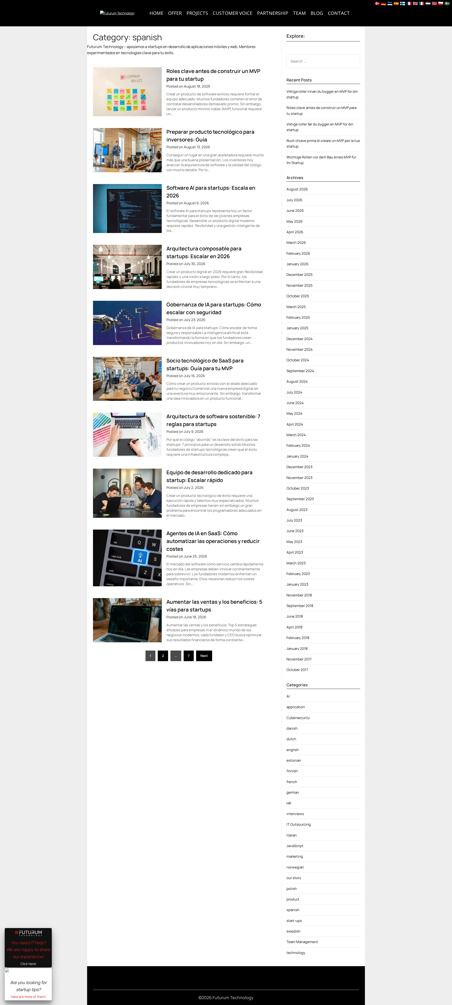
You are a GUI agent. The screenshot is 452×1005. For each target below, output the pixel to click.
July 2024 (294, 392)
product (293, 899)
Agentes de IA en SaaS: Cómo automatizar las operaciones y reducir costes (213, 541)
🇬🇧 (415, 3)
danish (292, 728)
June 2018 (295, 616)
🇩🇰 (377, 3)
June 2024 (295, 402)
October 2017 (297, 669)
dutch (291, 738)
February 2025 (298, 317)
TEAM (299, 13)
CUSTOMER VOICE (232, 13)
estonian (294, 760)
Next (204, 655)
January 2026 (297, 263)
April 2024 (295, 424)
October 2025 (298, 295)
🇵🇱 (440, 3)
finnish (292, 770)
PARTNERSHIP (272, 13)
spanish (293, 909)
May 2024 (295, 413)
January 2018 (297, 648)
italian (292, 835)
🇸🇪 (447, 3)
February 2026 (298, 253)
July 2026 (294, 199)
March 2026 (296, 242)
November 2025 (300, 285)
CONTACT (339, 13)
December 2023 (299, 466)
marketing (295, 856)
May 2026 (295, 221)
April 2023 (295, 552)
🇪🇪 (389, 3)
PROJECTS (197, 13)
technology (296, 952)
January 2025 (297, 328)
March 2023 (296, 563)
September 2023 (300, 498)
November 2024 (300, 349)
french (292, 781)
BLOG (317, 13)
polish (292, 888)
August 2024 (297, 381)
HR (289, 803)
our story (294, 877)
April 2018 (295, 627)
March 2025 (296, 306)
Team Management (302, 941)
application (296, 706)
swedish (293, 931)
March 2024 (296, 434)
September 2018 (300, 605)
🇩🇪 (383, 3)
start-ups (294, 920)
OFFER (175, 13)
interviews (295, 813)
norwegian (295, 867)
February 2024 (298, 445)
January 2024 (297, 456)
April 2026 (295, 231)
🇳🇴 (434, 3)
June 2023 (295, 530)
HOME (156, 13)
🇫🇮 (402, 3)
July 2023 (294, 520)
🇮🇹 (421, 3)
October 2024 (298, 360)
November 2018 (299, 595)
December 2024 (300, 338)
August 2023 (297, 509)
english (293, 749)
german (293, 792)
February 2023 (298, 573)
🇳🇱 (428, 3)
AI (288, 696)
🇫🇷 (409, 3)
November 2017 (299, 659)
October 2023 (298, 488)
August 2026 (297, 189)
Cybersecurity (298, 717)
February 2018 (298, 637)
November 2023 (299, 477)
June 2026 (295, 210)
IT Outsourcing (299, 824)
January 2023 (297, 584)
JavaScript (295, 845)
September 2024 (300, 370)
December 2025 (300, 274)
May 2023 (294, 541)
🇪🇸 (396, 3)
